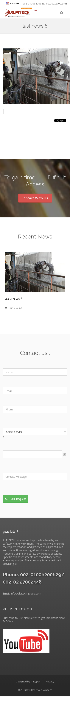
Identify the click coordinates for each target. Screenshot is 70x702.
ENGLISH (14, 3)
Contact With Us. (35, 198)
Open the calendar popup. (65, 454)
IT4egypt (35, 681)
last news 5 (14, 298)
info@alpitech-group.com (26, 593)
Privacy (50, 681)
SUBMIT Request (15, 499)
